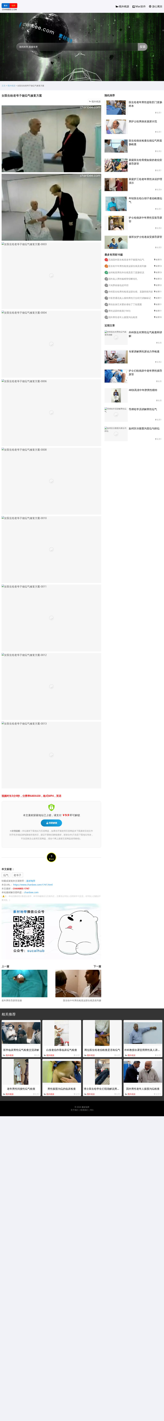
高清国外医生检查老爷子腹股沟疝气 (126, 259)
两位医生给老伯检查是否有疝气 (102, 1050)
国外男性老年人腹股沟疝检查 (122, 317)
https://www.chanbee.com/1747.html (33, 884)
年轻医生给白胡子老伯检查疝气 (145, 200)
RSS (92, 1110)
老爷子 (17, 875)
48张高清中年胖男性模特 (143, 390)
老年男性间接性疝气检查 (21, 1088)
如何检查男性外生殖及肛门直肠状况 (126, 272)
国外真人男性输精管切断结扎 (122, 278)
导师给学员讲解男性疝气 (143, 409)
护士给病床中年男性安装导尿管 (145, 219)
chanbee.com (31, 892)
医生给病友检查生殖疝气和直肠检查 (145, 142)
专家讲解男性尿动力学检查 (144, 351)
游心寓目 (157, 6)
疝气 (5, 875)
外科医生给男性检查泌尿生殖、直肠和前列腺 (130, 291)
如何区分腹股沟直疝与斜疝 (144, 428)
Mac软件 (140, 6)
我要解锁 (53, 823)
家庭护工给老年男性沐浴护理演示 (145, 181)
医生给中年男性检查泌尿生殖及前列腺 (82, 1000)
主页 (3, 85)
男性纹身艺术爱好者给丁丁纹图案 (125, 304)
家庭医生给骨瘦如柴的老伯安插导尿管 (145, 161)
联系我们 (84, 1110)
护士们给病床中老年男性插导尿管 (145, 372)
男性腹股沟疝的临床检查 (62, 1088)
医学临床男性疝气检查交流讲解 (21, 1050)
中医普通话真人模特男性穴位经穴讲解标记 (129, 297)
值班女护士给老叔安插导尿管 (145, 237)
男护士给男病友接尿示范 (143, 121)
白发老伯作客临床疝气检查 (61, 1050)
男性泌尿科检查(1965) (119, 310)
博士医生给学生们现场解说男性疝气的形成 (108, 1088)
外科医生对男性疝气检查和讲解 (145, 334)
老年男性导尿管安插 (12, 1000)
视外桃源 (124, 6)
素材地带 (30, 880)
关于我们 (74, 1110)
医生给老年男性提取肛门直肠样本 (145, 104)
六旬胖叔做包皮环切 (118, 285)
